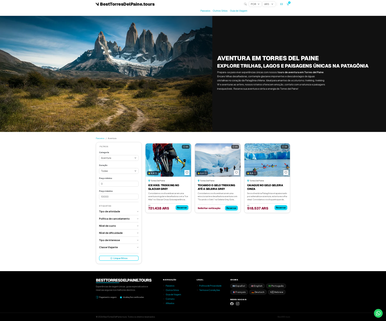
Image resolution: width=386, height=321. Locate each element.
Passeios (205, 10)
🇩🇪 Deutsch (258, 292)
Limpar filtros (120, 258)
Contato (170, 298)
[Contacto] (281, 4)
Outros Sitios (220, 10)
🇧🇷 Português (276, 285)
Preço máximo (106, 191)
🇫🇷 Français (239, 292)
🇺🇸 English (257, 285)
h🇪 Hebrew (276, 292)
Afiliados (170, 303)
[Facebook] (232, 303)
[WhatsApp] (378, 313)
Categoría (104, 152)
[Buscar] (245, 4)
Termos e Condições (209, 290)
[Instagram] (237, 303)
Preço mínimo (105, 178)
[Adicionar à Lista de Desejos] (187, 172)
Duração (103, 165)
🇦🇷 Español (239, 285)
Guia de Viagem (238, 10)
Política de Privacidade (210, 285)
